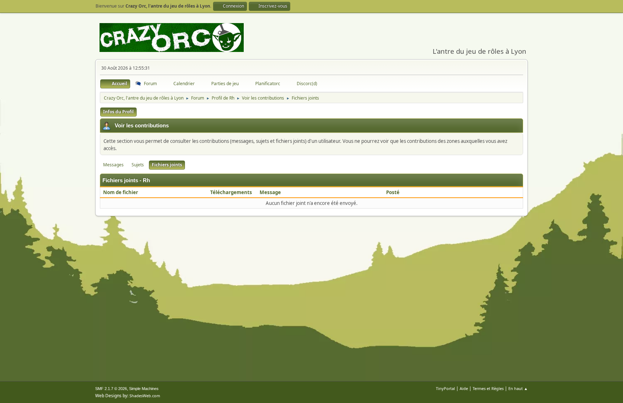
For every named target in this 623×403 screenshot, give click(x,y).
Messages (113, 165)
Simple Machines (144, 388)
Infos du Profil (118, 112)
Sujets (138, 165)
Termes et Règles (488, 388)
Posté (392, 192)
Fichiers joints (167, 165)
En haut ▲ (518, 388)
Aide (464, 388)
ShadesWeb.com (144, 395)
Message (270, 192)
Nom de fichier (121, 192)
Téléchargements (231, 192)
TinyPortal (445, 388)
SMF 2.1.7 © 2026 (111, 388)
